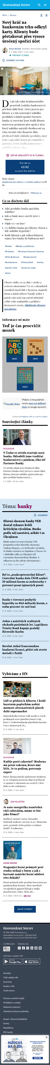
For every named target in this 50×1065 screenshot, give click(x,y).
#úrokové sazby (28, 268)
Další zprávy (25, 909)
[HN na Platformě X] (19, 948)
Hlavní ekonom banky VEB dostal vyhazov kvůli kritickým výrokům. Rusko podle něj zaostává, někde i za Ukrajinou (23, 529)
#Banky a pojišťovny (25, 246)
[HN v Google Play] (12, 961)
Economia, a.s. (21, 933)
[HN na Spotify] (36, 948)
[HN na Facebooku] (23, 948)
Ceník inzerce (8, 991)
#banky (8, 246)
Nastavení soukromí (11, 1007)
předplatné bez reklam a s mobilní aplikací (21, 182)
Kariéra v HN (8, 986)
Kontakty (7, 973)
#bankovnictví (29, 257)
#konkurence (11, 262)
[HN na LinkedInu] (31, 948)
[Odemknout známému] (46, 15)
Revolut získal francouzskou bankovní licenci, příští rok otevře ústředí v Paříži (24, 650)
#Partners (9, 251)
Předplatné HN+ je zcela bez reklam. (34, 417)
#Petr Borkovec (12, 257)
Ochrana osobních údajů (13, 998)
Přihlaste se (36, 193)
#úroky (40, 262)
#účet (7, 273)
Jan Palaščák (18, 801)
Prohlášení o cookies (12, 1003)
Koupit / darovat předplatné (15, 1019)
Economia (7, 982)
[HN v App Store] (31, 961)
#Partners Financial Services (31, 251)
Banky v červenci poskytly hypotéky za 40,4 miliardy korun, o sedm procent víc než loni (24, 603)
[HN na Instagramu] (27, 948)
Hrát (15, 359)
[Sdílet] (41, 15)
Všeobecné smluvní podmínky (16, 1011)
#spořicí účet (11, 268)
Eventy (6, 1024)
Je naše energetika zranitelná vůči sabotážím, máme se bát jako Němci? (22, 811)
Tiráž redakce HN (10, 978)
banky (25, 506)
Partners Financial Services (34, 92)
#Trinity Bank (27, 262)
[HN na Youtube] (40, 948)
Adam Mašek (15, 48)
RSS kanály (8, 1032)
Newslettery (8, 1028)
